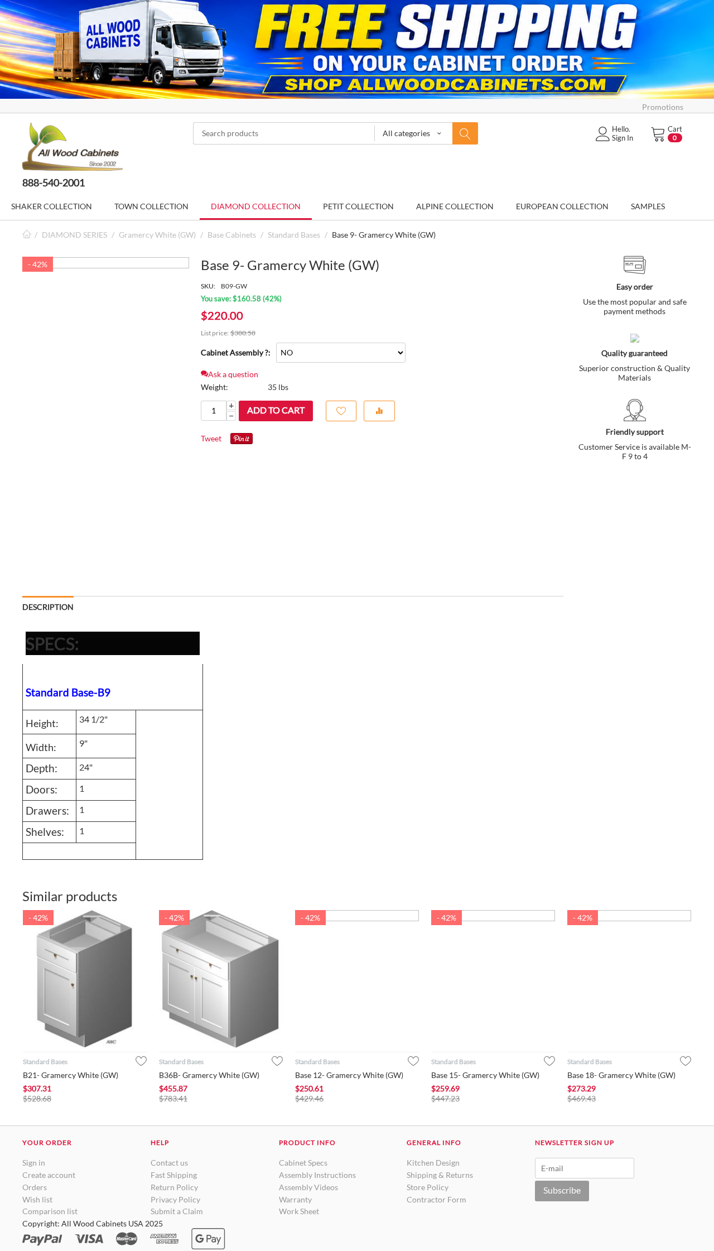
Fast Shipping (174, 1175)
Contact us (169, 1162)
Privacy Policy (175, 1199)
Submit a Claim (177, 1211)
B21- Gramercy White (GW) (70, 1075)
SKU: (208, 286)
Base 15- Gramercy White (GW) (485, 1075)
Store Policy (427, 1187)
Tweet (211, 438)
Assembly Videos (308, 1187)
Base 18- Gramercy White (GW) (621, 1075)
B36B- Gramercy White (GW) (209, 1075)
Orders (34, 1187)
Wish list (37, 1199)
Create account (48, 1175)
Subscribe (562, 1190)
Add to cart (276, 410)
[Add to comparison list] (379, 411)
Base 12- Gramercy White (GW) (349, 1075)
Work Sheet (299, 1211)
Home (26, 234)
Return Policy (174, 1187)
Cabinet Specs (303, 1162)
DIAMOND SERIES (74, 234)
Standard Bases (294, 234)
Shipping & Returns (440, 1175)
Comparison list (50, 1211)
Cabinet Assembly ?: (236, 352)
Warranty (295, 1199)
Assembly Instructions (317, 1175)
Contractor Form (436, 1199)
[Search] (465, 133)
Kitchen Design (433, 1162)
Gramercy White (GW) (157, 234)
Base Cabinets (232, 234)
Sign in (33, 1162)
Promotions (662, 107)
